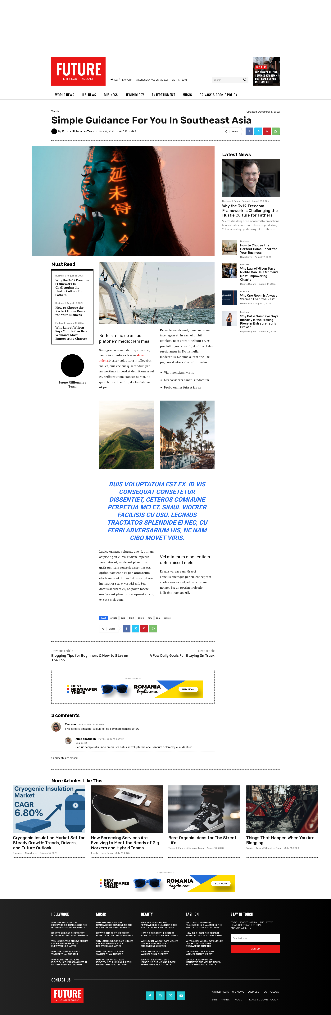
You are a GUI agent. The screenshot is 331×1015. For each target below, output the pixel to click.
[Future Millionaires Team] (54, 131)
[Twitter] (258, 131)
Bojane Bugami (242, 201)
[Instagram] (160, 995)
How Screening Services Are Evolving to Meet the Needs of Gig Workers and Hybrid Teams (125, 843)
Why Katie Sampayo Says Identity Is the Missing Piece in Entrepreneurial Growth (259, 321)
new (150, 617)
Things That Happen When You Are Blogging (280, 840)
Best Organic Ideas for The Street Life (202, 840)
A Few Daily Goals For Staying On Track (182, 655)
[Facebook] (249, 131)
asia (123, 617)
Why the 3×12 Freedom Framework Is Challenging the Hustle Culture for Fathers (72, 287)
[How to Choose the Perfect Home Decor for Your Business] (229, 247)
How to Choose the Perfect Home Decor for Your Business (70, 311)
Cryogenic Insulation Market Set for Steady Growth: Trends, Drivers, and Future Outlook (49, 843)
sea (158, 617)
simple (167, 617)
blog (131, 617)
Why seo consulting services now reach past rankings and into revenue (266, 77)
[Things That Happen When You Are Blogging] (282, 809)
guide (141, 617)
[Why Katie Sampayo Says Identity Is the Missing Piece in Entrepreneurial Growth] (229, 318)
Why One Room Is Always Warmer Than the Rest (258, 297)
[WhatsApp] (276, 131)
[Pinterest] (267, 131)
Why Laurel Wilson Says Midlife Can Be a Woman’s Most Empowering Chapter (71, 333)
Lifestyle (244, 291)
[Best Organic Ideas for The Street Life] (204, 809)
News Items (246, 257)
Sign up (255, 948)
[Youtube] (181, 995)
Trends (55, 111)
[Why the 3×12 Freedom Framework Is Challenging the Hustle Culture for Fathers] (251, 178)
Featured (60, 323)
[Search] (244, 80)
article (113, 617)
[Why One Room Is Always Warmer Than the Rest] (229, 297)
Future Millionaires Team (78, 131)
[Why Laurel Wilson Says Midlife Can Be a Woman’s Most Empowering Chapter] (229, 270)
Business (261, 67)
